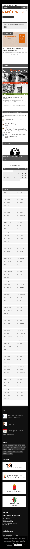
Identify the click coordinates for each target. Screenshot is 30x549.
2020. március (20, 235)
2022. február (7, 369)
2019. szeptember (21, 255)
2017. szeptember (21, 333)
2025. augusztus (8, 232)
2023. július (6, 313)
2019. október (20, 251)
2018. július (19, 300)
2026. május (7, 202)
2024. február (7, 290)
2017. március (20, 353)
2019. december (20, 245)
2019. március (20, 274)
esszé (4, 447)
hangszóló (16, 447)
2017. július (19, 340)
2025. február (7, 251)
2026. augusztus (8, 192)
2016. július (19, 379)
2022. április (7, 362)
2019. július (19, 261)
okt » (25, 183)
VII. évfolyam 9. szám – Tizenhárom (12, 48)
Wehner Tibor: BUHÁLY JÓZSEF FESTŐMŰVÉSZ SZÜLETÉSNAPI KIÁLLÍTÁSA (15, 135)
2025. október (7, 225)
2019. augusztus (20, 258)
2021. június (7, 395)
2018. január (19, 320)
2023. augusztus (8, 310)
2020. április (19, 232)
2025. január (7, 255)
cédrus (19, 445)
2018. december (20, 284)
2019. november (20, 248)
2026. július (6, 196)
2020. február (20, 238)
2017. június (19, 343)
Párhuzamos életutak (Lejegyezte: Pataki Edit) (15, 115)
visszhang (5, 453)
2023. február (7, 330)
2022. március (7, 366)
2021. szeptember (8, 385)
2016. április (19, 389)
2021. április (19, 192)
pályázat (4, 451)
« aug (5, 183)
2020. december (20, 205)
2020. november (20, 209)
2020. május (19, 228)
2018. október (20, 290)
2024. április (7, 284)
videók (21, 451)
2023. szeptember (8, 307)
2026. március (7, 209)
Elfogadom (18, 545)
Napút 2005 (8, 33)
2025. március (7, 248)
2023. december (8, 297)
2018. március (20, 313)
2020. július (19, 222)
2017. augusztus (20, 336)
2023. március (7, 326)
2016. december (20, 362)
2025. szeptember (8, 228)
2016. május (19, 385)
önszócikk (10, 453)
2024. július (6, 274)
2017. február (20, 356)
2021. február (20, 199)
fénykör (8, 447)
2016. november (20, 366)
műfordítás (19, 449)
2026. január (7, 215)
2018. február (20, 317)
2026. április (7, 205)
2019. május (19, 268)
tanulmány (10, 451)
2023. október (7, 304)
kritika (24, 447)
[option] (15, 154)
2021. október (7, 382)
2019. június (19, 264)
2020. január (19, 241)
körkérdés (5, 449)
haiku (12, 447)
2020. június (19, 225)
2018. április (19, 310)
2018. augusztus (20, 297)
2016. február (20, 395)
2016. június (19, 382)
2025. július (6, 235)
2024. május (7, 281)
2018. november (20, 287)
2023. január (7, 333)
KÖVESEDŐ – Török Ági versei (12, 124)
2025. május (7, 241)
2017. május (19, 346)
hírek (21, 447)
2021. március (20, 196)
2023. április (7, 323)
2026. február (7, 212)
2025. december (8, 219)
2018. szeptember (21, 294)
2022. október (7, 343)
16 (18, 175)
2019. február (20, 277)
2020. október (20, 212)
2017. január (19, 359)
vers (17, 451)
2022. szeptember (8, 346)
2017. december (20, 323)
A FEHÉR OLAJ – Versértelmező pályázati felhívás (16, 120)
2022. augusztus (8, 349)
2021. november (8, 379)
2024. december (8, 258)
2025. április (7, 245)
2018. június (19, 304)
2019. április (19, 271)
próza (23, 449)
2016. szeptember (21, 372)
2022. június (7, 356)
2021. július (6, 392)
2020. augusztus (20, 219)
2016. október (20, 369)
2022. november (8, 340)
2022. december (8, 336)
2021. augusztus (8, 389)
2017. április (19, 349)
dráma (23, 445)
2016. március (20, 392)
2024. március (7, 287)
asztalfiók (5, 445)
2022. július (6, 353)
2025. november (8, 222)
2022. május (7, 359)
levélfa (9, 449)
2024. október (7, 264)
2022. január (7, 372)
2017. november (20, 326)
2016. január (19, 398)
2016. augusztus (20, 376)
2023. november (8, 300)
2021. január (19, 202)
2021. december (8, 376)
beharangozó (10, 445)
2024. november (8, 261)
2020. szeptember (21, 215)
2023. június (7, 317)
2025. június (7, 238)
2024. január (7, 294)
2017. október (20, 330)
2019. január (19, 281)
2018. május (19, 307)
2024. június (7, 277)
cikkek (16, 445)
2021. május (7, 398)
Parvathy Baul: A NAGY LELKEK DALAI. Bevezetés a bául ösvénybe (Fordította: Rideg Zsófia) (14, 158)
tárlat (14, 451)
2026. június (7, 199)
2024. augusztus (8, 271)
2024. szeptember (8, 268)
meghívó (13, 449)
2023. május (7, 320)
